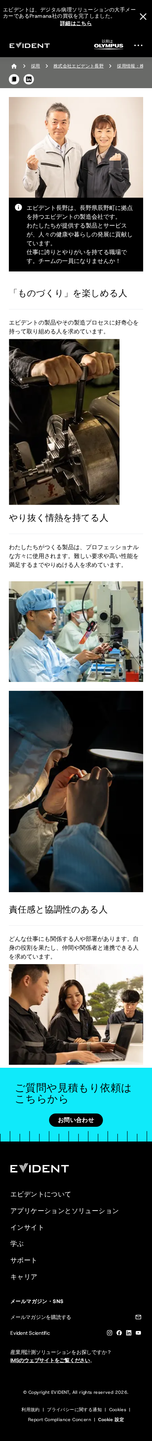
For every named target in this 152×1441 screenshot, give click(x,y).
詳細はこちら (76, 23)
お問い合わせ (76, 1120)
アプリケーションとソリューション (64, 1210)
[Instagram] (109, 1334)
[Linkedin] (128, 1334)
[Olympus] (109, 46)
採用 (35, 66)
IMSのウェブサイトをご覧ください (50, 1360)
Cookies (118, 1410)
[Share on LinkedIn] (29, 79)
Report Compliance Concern (59, 1420)
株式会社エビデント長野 (78, 66)
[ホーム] (14, 66)
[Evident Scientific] (29, 45)
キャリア (24, 1276)
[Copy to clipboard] (14, 79)
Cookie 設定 (111, 1420)
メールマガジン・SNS (36, 1301)
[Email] (138, 1318)
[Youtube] (138, 1334)
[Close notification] (143, 16)
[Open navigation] (141, 45)
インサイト (27, 1227)
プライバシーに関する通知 (74, 1410)
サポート (24, 1260)
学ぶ (17, 1243)
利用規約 (30, 1410)
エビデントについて (41, 1194)
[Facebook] (119, 1334)
